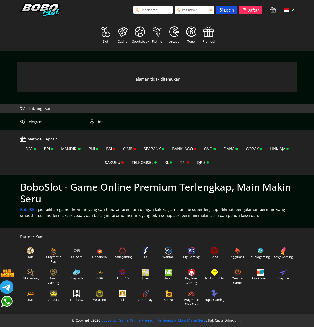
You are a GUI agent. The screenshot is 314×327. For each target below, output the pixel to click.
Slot (105, 41)
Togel (191, 41)
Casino (123, 41)
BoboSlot (28, 209)
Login (229, 10)
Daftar (253, 10)
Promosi (208, 41)
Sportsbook (140, 41)
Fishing (157, 41)
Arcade (174, 41)
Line (99, 121)
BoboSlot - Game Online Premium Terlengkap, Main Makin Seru (153, 320)
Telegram (34, 121)
